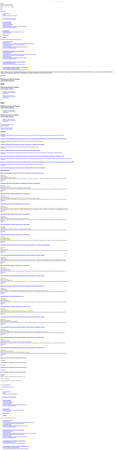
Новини (4, 37)
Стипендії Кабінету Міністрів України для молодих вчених (15, 67)
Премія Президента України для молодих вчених (13, 51)
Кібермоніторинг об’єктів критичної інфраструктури (12, 296)
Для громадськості (7, 22)
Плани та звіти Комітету (8, 24)
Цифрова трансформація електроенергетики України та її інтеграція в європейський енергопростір (22, 173)
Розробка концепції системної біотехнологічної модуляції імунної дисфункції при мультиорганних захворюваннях (25, 244)
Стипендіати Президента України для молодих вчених (14, 64)
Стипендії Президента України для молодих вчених (14, 61)
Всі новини (2, 134)
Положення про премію (8, 41)
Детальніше (2, 75)
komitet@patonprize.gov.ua (8, 386)
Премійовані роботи (7, 45)
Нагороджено (6, 93)
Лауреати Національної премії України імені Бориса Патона (15, 46)
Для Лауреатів (6, 30)
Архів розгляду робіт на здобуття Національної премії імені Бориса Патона (18, 43)
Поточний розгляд (6, 42)
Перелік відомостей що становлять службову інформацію (15, 26)
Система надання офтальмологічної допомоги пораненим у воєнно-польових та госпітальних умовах (22, 255)
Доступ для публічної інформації (9, 27)
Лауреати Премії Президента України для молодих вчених (15, 57)
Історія (4, 14)
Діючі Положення (6, 13)
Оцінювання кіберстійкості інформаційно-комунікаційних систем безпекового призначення (20, 183)
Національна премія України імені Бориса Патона (10, 39)
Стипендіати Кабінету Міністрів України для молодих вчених (15, 69)
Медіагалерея (6, 35)
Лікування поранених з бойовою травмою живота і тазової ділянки (15, 193)
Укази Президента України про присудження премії (13, 44)
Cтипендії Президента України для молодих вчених (6, 125)
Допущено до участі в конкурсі (9, 92)
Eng (1, 9)
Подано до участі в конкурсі (8, 91)
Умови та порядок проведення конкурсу (11, 68)
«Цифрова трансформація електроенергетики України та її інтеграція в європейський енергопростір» (22, 144)
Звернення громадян (7, 23)
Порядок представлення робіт (9, 18)
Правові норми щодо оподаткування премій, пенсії (13, 31)
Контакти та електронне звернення (10, 15)
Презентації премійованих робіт (9, 47)
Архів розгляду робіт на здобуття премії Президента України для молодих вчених (19, 54)
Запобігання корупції (7, 25)
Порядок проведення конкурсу (9, 63)
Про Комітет (3, 11)
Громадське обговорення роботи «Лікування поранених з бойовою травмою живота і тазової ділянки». (22, 167)
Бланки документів (7, 32)
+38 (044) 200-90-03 (6, 384)
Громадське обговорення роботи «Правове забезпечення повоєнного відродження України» (20, 150)
